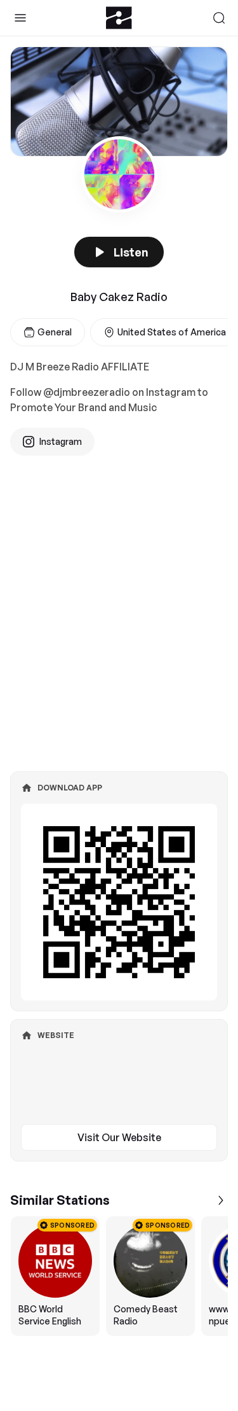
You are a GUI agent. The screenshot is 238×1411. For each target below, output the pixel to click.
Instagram (60, 441)
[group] (119, 1276)
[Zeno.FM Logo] (119, 17)
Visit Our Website (119, 1137)
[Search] (219, 17)
